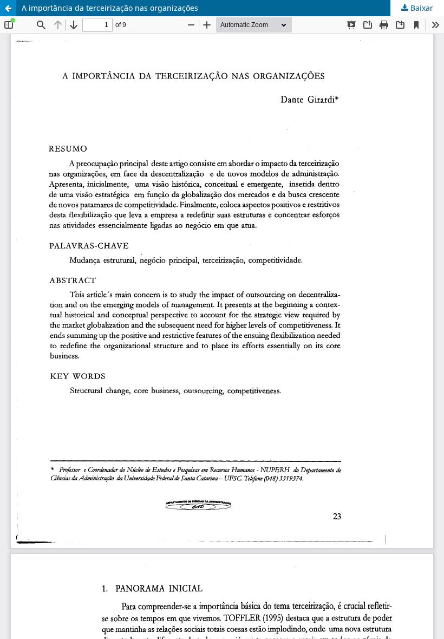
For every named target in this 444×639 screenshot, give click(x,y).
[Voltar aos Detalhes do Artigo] (8, 8)
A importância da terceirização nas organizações (110, 8)
